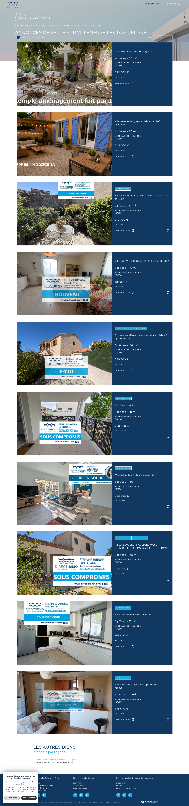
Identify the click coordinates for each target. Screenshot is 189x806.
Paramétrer (12, 798)
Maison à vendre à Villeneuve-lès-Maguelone (54, 763)
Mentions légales (87, 802)
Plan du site (77, 802)
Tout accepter (29, 798)
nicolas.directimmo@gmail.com (41, 785)
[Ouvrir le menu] (185, 4)
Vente (77, 25)
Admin (95, 802)
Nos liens (101, 802)
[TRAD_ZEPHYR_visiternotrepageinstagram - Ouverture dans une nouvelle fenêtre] (81, 795)
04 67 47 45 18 (77, 783)
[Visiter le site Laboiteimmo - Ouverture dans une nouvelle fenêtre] (149, 802)
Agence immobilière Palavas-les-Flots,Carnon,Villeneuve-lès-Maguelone (44, 25)
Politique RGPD (109, 802)
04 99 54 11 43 (120, 783)
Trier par (149, 37)
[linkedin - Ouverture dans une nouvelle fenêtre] (44, 795)
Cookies (118, 802)
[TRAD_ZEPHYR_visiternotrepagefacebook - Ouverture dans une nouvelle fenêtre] (75, 795)
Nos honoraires (68, 802)
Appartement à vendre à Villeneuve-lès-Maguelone (57, 760)
